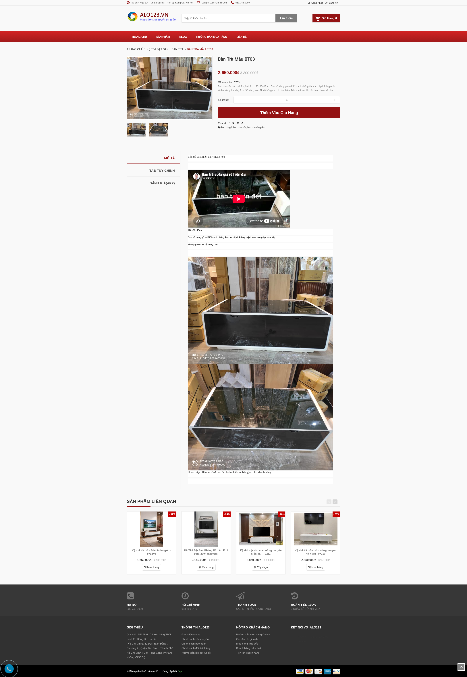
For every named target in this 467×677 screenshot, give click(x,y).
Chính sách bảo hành (194, 643)
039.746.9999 (243, 2)
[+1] (243, 123)
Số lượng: (223, 100)
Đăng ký (333, 2)
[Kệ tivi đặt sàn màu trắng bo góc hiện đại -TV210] (315, 529)
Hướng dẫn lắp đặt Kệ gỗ (196, 652)
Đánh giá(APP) (162, 183)
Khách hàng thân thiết (249, 648)
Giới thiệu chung (191, 634)
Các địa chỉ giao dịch (248, 639)
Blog (183, 36)
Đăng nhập (317, 2)
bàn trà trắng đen (256, 127)
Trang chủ (139, 36)
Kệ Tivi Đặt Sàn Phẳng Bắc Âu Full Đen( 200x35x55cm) (206, 552)
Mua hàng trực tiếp (247, 643)
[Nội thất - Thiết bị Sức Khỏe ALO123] (151, 16)
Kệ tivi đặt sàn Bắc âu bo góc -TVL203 (151, 552)
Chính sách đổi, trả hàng (196, 648)
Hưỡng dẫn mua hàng (211, 36)
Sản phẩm (163, 36)
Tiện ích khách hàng (248, 652)
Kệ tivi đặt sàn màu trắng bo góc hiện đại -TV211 (260, 552)
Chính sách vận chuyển (195, 639)
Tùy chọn (262, 567)
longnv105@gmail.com (214, 2)
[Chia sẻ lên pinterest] (238, 123)
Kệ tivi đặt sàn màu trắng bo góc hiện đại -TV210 (315, 552)
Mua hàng (152, 567)
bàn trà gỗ (226, 127)
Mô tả (169, 158)
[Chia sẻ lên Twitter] (233, 123)
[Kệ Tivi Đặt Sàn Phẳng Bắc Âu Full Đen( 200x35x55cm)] (206, 529)
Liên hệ (242, 36)
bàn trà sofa (239, 127)
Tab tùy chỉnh (162, 170)
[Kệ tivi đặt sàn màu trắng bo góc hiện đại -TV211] (260, 529)
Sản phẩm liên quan (151, 501)
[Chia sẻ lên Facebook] (229, 123)
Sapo (180, 671)
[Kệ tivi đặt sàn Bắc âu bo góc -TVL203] (151, 529)
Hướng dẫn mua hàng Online (253, 634)
